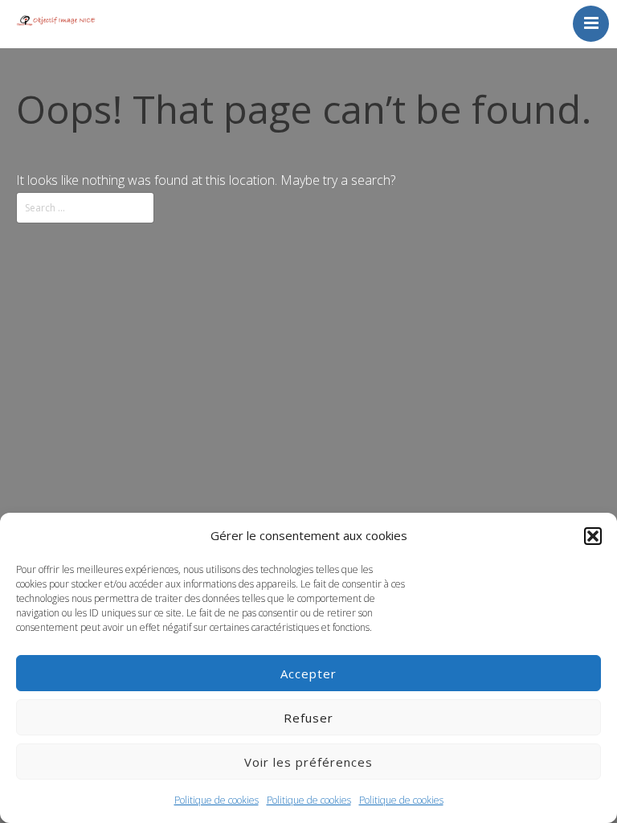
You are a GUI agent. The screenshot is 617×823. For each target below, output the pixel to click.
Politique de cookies (216, 800)
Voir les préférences (308, 762)
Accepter (308, 673)
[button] (593, 536)
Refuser (308, 718)
